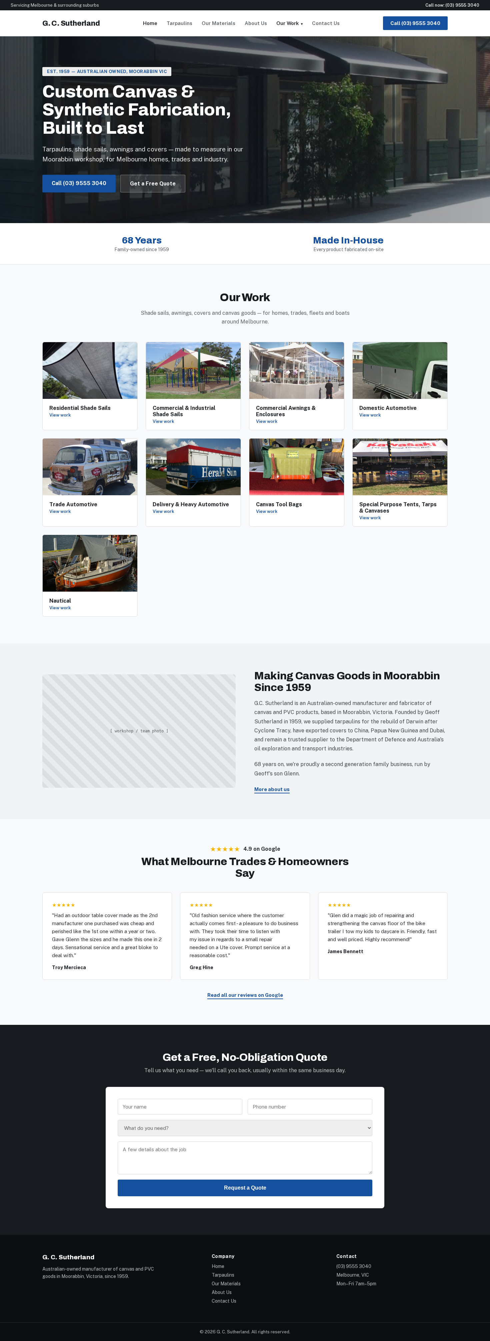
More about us (272, 789)
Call (415, 23)
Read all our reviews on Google (245, 995)
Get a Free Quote (153, 183)
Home (150, 23)
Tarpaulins (179, 23)
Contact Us (326, 23)
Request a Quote (245, 1188)
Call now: (452, 5)
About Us (256, 23)
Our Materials (218, 23)
